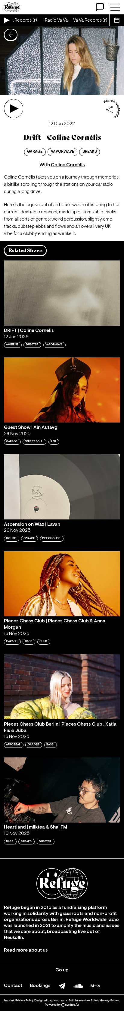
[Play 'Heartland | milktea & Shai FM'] (62, 790)
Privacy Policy (24, 1000)
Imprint (9, 1000)
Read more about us (26, 950)
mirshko (84, 1000)
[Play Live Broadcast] (6, 20)
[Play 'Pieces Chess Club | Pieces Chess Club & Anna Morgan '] (62, 583)
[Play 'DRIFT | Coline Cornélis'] (62, 293)
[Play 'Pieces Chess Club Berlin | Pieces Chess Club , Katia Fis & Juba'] (62, 686)
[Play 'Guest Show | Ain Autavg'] (62, 390)
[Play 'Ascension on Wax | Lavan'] (62, 486)
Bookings (40, 985)
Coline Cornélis (68, 165)
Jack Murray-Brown (106, 1000)
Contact (13, 985)
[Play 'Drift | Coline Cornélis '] (13, 108)
